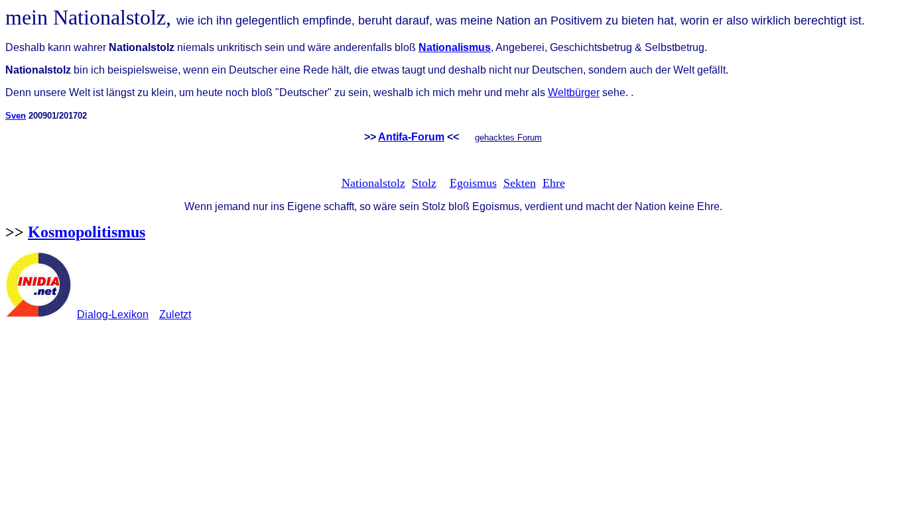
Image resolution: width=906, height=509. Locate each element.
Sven (15, 116)
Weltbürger (574, 92)
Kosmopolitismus (86, 232)
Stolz (424, 183)
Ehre (554, 183)
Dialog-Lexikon (113, 314)
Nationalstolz (373, 183)
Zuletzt (175, 314)
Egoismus (473, 183)
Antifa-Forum (411, 136)
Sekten (519, 183)
